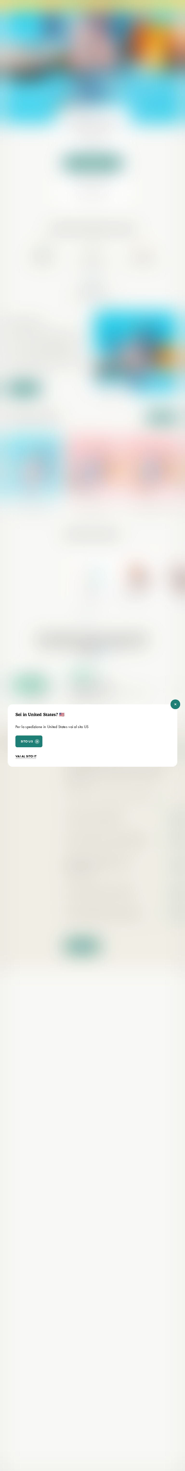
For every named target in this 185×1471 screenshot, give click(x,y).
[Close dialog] (175, 704)
